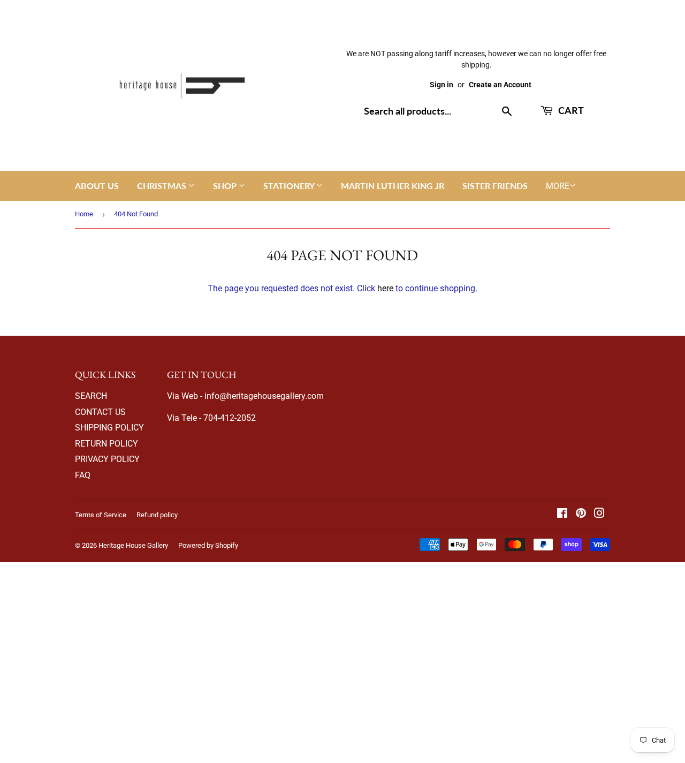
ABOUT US (97, 185)
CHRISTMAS (162, 185)
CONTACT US (100, 412)
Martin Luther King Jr (392, 185)
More (557, 186)
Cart (570, 110)
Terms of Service (100, 515)
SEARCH (91, 396)
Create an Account (500, 84)
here (385, 288)
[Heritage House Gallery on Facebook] (562, 514)
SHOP (226, 185)
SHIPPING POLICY (109, 427)
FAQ (82, 475)
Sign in (441, 84)
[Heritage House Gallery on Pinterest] (581, 514)
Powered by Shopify (208, 545)
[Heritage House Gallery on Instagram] (599, 514)
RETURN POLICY (106, 444)
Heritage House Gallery (133, 545)
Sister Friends (495, 185)
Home (84, 214)
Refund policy (157, 515)
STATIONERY (289, 185)
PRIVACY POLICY (107, 459)
